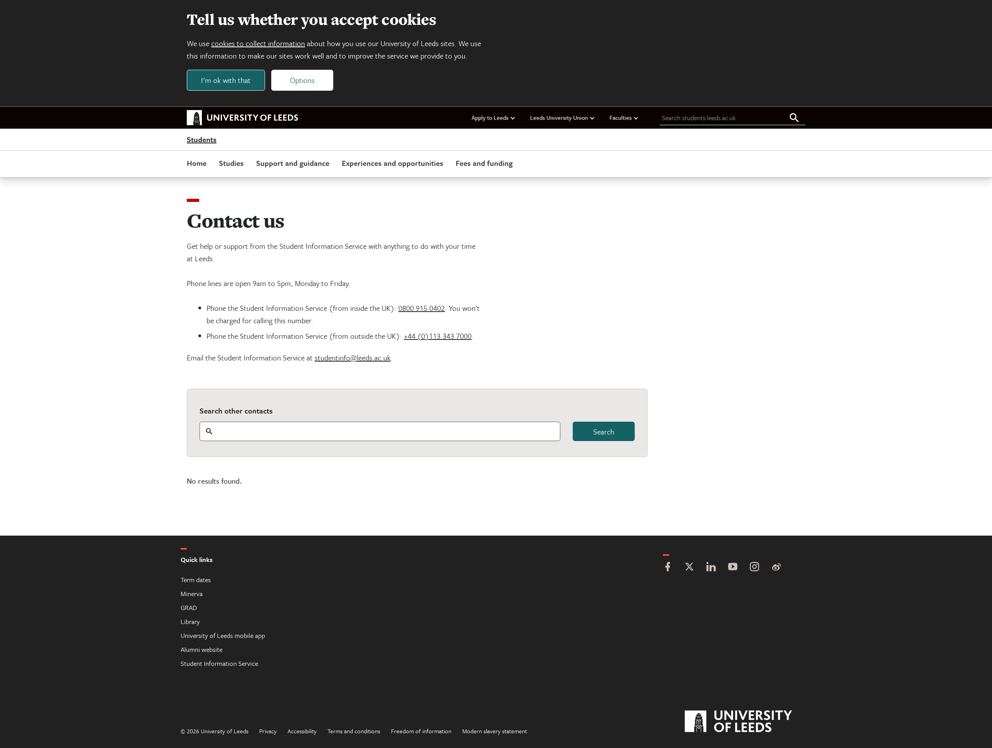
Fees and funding (484, 163)
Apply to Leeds (490, 117)
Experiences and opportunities (392, 163)
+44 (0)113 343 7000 (438, 336)
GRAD (189, 607)
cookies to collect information (258, 43)
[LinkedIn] (711, 567)
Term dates (196, 579)
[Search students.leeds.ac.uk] (794, 118)
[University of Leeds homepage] (242, 118)
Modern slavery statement (494, 731)
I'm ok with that (226, 80)
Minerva (192, 593)
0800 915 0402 (421, 308)
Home (197, 163)
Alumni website (201, 649)
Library (190, 621)
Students (202, 140)
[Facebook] (667, 567)
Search (603, 431)
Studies (231, 163)
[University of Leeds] (748, 721)
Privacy (268, 731)
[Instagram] (754, 567)
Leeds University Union (559, 117)
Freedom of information (421, 731)
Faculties (621, 117)
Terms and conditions (353, 731)
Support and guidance (292, 163)
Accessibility (302, 731)
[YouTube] (733, 567)
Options (302, 80)
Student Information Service (219, 663)
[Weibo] (776, 567)
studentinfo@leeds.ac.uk (353, 357)
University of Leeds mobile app (223, 635)
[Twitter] (689, 567)
